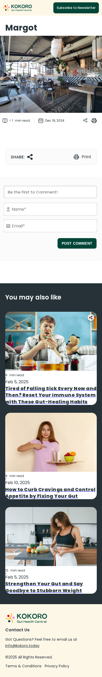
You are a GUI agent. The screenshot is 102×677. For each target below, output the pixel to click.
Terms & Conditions (23, 666)
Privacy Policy (57, 666)
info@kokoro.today (22, 645)
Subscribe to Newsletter (76, 7)
